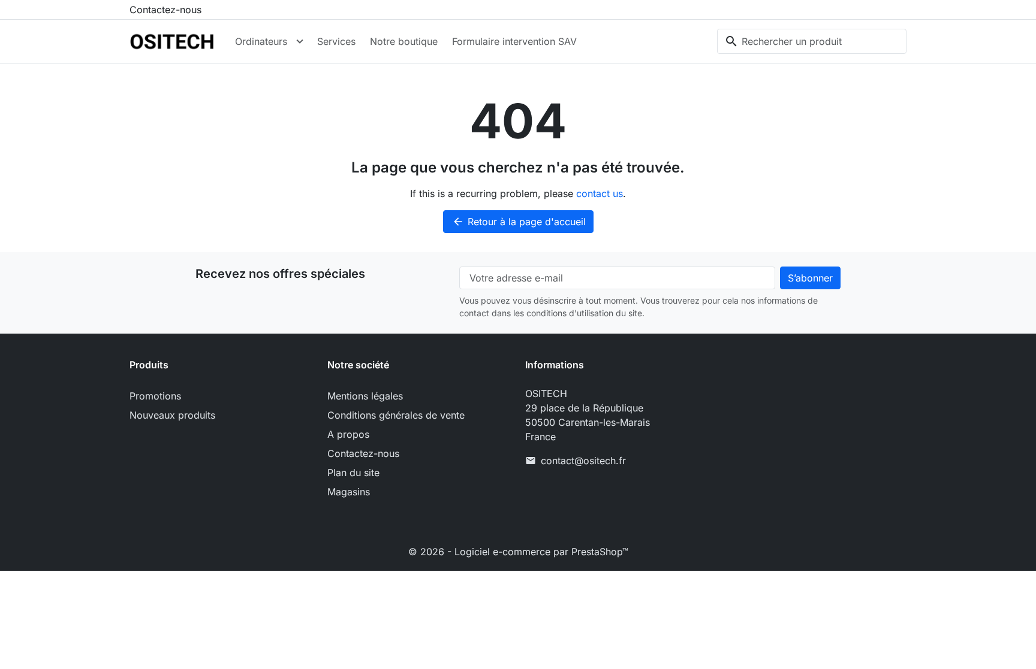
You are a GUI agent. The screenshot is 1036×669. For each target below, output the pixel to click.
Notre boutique (404, 41)
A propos (348, 434)
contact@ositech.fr (583, 461)
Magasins (348, 492)
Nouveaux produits (172, 415)
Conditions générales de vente (396, 415)
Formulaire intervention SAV (514, 41)
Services (336, 41)
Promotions (155, 396)
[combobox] (812, 41)
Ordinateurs (261, 41)
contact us (599, 193)
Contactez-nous (165, 10)
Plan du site (353, 473)
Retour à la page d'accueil (519, 222)
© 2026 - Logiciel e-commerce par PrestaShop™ (518, 552)
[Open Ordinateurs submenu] (300, 41)
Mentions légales (365, 396)
